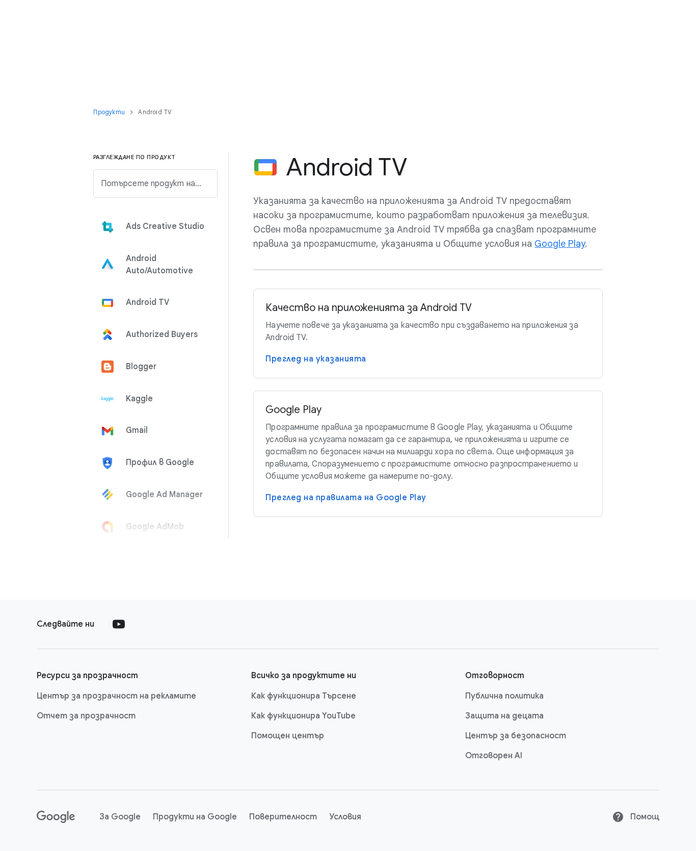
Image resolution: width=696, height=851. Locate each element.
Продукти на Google (195, 817)
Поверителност (283, 817)
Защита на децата (504, 716)
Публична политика (504, 696)
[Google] (56, 817)
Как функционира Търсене (303, 696)
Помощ (643, 817)
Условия (345, 817)
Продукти (109, 112)
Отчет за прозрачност (86, 716)
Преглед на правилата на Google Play (345, 498)
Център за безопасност (515, 736)
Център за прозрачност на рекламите (116, 696)
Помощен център (287, 736)
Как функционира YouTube (303, 716)
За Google (120, 817)
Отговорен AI (493, 756)
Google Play (559, 243)
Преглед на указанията (315, 359)
